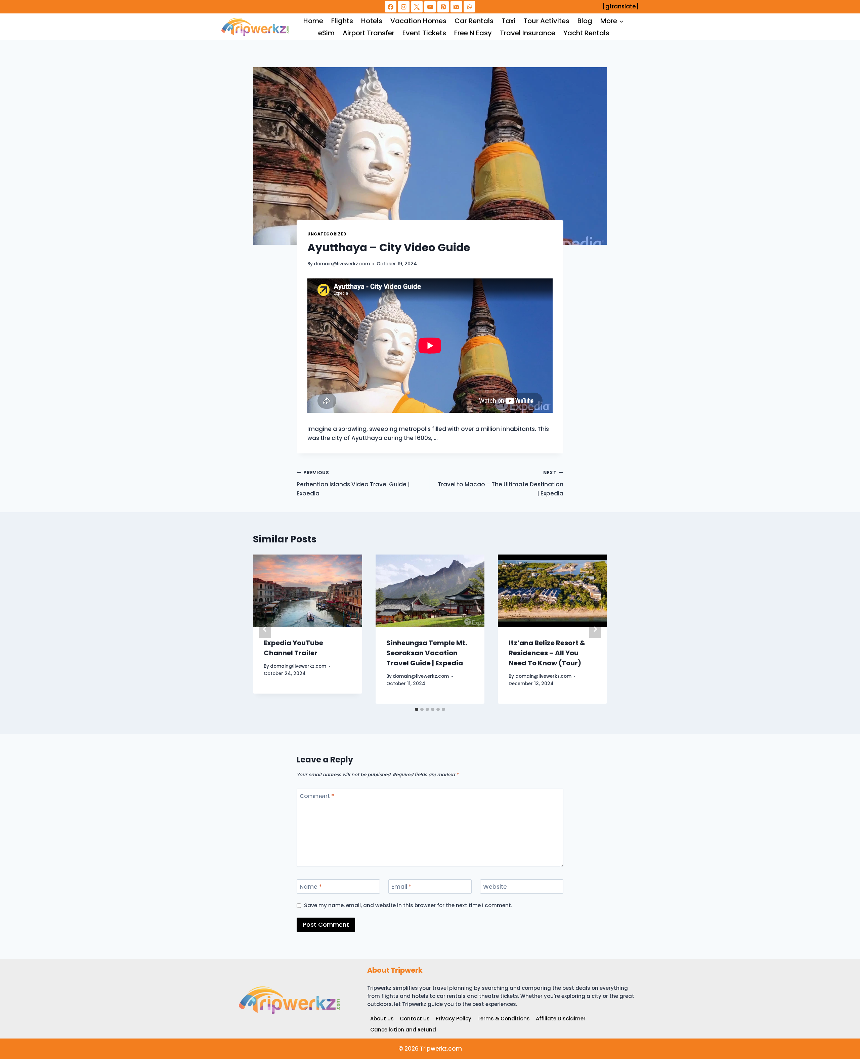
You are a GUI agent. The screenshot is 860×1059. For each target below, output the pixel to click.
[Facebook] (390, 6)
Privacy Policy (453, 1018)
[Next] (595, 629)
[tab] (416, 709)
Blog (584, 21)
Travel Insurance (527, 33)
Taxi (508, 21)
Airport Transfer (368, 33)
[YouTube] (430, 6)
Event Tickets (424, 33)
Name (311, 887)
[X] (417, 6)
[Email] (456, 6)
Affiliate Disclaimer (561, 1018)
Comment (317, 796)
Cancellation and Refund (403, 1029)
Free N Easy (473, 33)
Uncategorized (327, 234)
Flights (342, 21)
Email (401, 887)
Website (495, 887)
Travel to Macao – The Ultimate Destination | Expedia (500, 483)
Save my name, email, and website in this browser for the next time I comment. (408, 905)
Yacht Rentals (586, 33)
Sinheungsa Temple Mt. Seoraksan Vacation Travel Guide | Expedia (426, 653)
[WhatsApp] (469, 6)
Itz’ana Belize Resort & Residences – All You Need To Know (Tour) (547, 653)
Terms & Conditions (503, 1018)
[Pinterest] (443, 6)
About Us (382, 1018)
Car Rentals (474, 21)
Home (313, 21)
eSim (326, 33)
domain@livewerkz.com (342, 264)
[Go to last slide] (265, 629)
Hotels (371, 21)
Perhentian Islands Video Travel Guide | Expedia (353, 483)
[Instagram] (404, 6)
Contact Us (415, 1018)
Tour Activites (546, 21)
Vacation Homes (418, 21)
